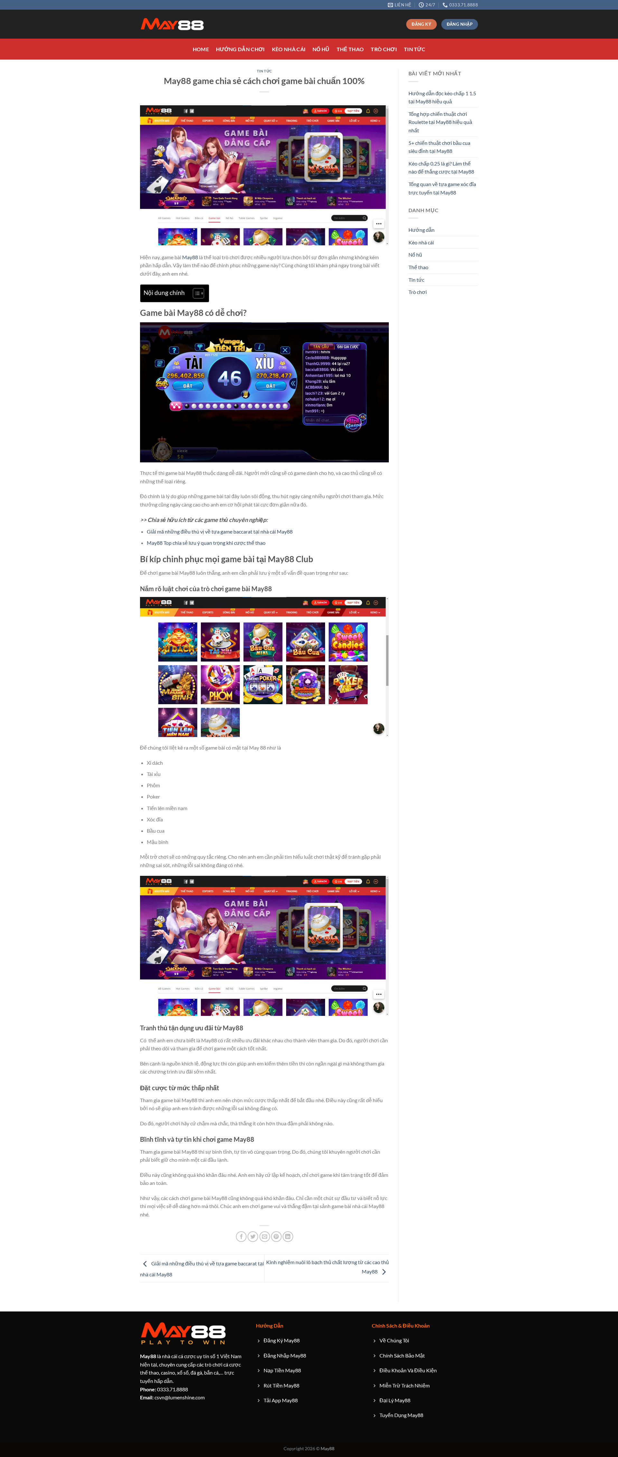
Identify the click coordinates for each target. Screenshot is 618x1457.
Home (201, 49)
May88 (190, 257)
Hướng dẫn (421, 230)
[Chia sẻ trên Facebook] (241, 1236)
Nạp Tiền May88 (282, 1370)
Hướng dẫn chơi (240, 49)
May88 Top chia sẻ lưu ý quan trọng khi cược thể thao (206, 543)
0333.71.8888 (164, 1389)
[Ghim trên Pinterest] (276, 1236)
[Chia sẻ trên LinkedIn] (288, 1236)
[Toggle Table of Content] (195, 293)
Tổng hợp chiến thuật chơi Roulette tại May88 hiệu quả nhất (440, 122)
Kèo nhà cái (289, 49)
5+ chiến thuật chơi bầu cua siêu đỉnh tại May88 (439, 147)
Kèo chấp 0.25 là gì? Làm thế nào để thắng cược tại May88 (441, 167)
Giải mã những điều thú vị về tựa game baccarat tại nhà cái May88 (220, 531)
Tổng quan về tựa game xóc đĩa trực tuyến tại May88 (442, 188)
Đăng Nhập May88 (285, 1355)
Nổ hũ (321, 49)
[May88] (172, 24)
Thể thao (350, 49)
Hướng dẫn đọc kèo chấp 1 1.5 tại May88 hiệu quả (442, 97)
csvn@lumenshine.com (172, 1397)
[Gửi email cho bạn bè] (264, 1236)
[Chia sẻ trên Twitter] (253, 1236)
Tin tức (414, 49)
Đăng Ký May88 (282, 1340)
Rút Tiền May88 (281, 1385)
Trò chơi (384, 49)
